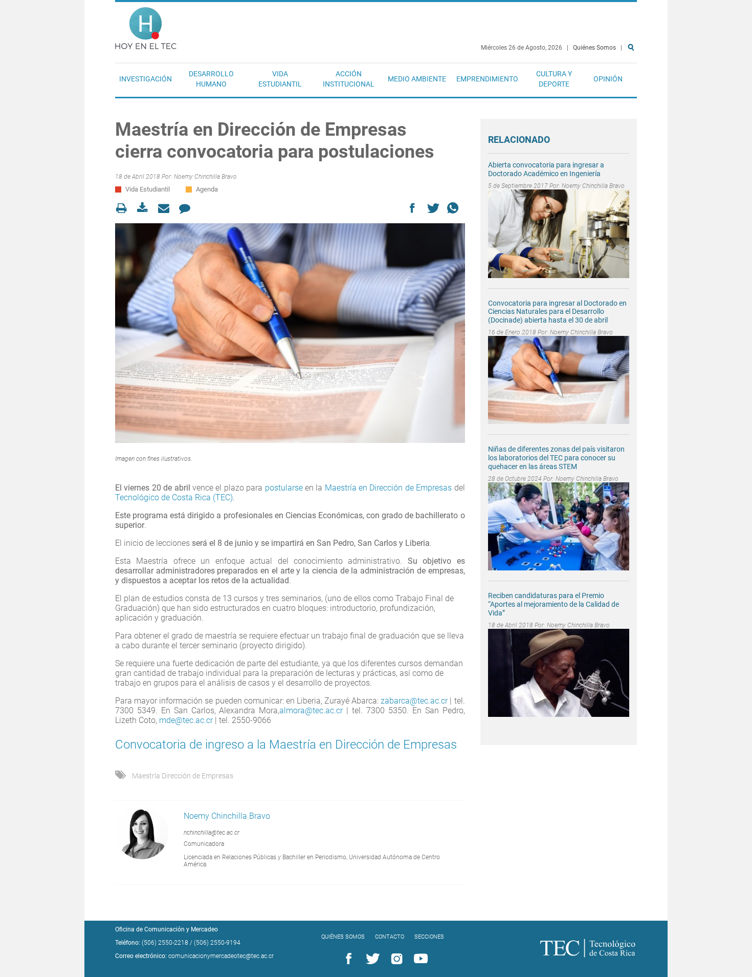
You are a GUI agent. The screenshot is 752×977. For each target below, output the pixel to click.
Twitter (371, 959)
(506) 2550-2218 (165, 942)
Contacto (389, 936)
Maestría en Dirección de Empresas (388, 488)
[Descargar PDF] (145, 208)
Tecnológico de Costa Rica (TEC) (174, 497)
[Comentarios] (187, 208)
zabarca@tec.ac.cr (414, 701)
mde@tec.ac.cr (186, 720)
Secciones (429, 936)
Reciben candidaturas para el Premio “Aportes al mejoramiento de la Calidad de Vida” (553, 604)
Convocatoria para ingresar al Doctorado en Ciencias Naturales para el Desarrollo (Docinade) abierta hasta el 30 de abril (557, 312)
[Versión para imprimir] (124, 208)
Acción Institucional (348, 79)
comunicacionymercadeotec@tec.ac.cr (221, 956)
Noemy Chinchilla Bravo (205, 176)
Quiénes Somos (594, 47)
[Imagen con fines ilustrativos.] (290, 332)
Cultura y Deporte (554, 79)
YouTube (419, 959)
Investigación (145, 79)
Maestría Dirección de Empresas (182, 776)
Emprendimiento (487, 79)
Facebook (347, 959)
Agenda (207, 189)
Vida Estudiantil (280, 79)
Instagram (395, 959)
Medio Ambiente (417, 79)
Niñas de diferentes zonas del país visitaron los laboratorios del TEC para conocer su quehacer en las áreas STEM (556, 458)
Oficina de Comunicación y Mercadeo (166, 929)
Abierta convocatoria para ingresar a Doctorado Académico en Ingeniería (546, 169)
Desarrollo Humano (211, 79)
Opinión (608, 79)
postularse (284, 488)
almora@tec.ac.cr (311, 710)
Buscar (633, 80)
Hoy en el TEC (145, 26)
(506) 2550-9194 (217, 942)
